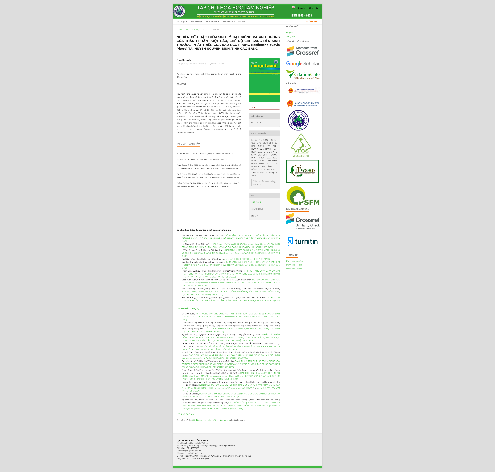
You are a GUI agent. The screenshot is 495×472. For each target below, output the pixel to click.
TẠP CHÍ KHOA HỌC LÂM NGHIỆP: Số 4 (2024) (227, 358)
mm (226, 259)
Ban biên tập (196, 21)
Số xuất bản (211, 21)
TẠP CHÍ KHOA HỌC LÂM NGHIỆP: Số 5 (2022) (215, 277)
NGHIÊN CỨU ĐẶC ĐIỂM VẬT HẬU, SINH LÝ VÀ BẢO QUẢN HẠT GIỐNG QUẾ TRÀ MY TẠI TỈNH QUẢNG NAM (230, 291)
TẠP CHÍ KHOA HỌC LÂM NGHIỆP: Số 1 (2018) (213, 367)
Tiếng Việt (290, 36)
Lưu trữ (194, 30)
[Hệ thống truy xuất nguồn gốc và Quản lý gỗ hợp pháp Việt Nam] (303, 182)
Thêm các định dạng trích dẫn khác (264, 183)
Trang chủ (182, 30)
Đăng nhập (313, 8)
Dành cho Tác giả (294, 265)
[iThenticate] (303, 58)
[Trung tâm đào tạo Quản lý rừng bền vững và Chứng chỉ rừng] (303, 204)
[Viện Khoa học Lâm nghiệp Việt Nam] (298, 130)
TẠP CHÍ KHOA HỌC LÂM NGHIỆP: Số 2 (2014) (221, 397)
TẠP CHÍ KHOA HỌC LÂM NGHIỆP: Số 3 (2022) (259, 300)
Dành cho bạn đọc (294, 261)
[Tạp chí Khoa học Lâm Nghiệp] (303, 66)
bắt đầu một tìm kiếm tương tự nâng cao (211, 420)
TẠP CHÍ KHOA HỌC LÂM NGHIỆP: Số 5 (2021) (216, 349)
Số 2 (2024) (205, 30)
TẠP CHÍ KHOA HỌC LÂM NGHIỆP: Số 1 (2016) (252, 247)
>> (196, 414)
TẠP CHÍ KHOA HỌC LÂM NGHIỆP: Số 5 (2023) (203, 331)
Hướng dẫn (228, 21)
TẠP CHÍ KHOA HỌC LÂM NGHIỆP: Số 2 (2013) (249, 259)
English (289, 32)
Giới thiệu (181, 21)
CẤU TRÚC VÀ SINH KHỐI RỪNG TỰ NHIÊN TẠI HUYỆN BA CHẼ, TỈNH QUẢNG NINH (242, 328)
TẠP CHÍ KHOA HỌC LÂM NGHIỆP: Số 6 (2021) (232, 340)
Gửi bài (241, 21)
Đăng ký (302, 8)
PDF (253, 107)
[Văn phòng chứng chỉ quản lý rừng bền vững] (303, 156)
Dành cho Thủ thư (294, 269)
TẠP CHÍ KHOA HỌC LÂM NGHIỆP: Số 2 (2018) (222, 408)
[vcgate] (303, 79)
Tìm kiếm (312, 21)
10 (191, 414)
